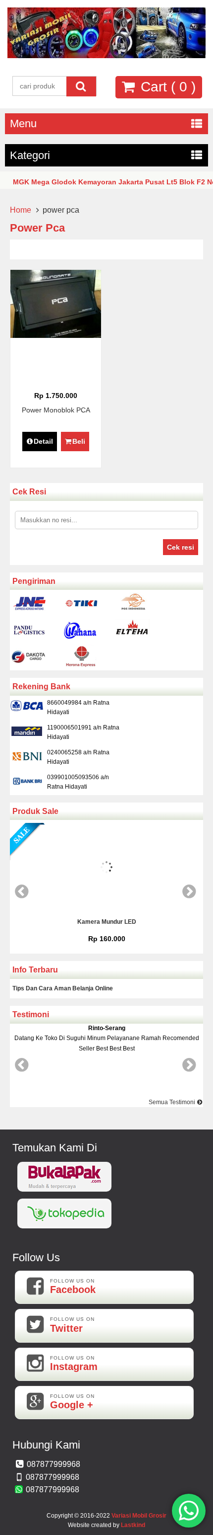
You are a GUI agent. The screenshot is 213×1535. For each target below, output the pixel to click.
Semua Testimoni (173, 1102)
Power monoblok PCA (56, 410)
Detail (43, 441)
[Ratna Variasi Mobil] (106, 56)
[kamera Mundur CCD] (169, 868)
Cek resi (180, 547)
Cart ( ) (166, 86)
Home (20, 210)
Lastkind (133, 1525)
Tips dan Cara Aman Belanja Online (62, 988)
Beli (78, 441)
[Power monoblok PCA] (55, 335)
